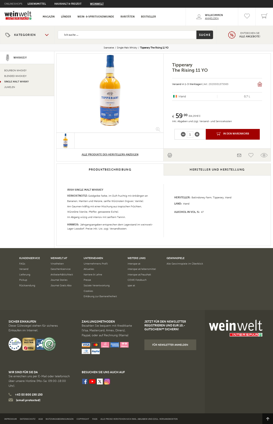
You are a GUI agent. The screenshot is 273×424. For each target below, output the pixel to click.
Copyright (83, 419)
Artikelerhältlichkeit (62, 274)
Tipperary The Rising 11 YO (154, 47)
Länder (66, 16)
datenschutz (27, 419)
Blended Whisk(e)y (15, 76)
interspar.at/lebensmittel (142, 269)
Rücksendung (27, 285)
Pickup (23, 279)
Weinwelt (97, 3)
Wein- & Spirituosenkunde (95, 16)
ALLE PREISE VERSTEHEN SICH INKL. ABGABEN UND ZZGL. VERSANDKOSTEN (139, 419)
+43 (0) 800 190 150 (29, 394)
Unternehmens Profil (96, 263)
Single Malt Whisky (127, 47)
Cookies (88, 290)
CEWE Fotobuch (137, 279)
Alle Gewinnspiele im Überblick (185, 263)
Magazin (49, 16)
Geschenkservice (61, 269)
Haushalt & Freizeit (67, 3)
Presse (87, 279)
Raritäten (128, 16)
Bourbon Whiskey (15, 70)
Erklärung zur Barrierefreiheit (100, 296)
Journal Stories (59, 279)
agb (40, 419)
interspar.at (134, 263)
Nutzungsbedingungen (60, 419)
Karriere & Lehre (93, 274)
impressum (10, 419)
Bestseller (148, 16)
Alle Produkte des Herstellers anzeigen (110, 154)
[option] (110, 90)
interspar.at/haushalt (139, 274)
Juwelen (9, 87)
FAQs (22, 263)
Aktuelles (89, 269)
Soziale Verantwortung (97, 285)
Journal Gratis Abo (61, 285)
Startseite (109, 47)
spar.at (131, 285)
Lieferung (24, 274)
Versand (23, 269)
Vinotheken (57, 263)
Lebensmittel (37, 3)
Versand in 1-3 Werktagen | (187, 84)
